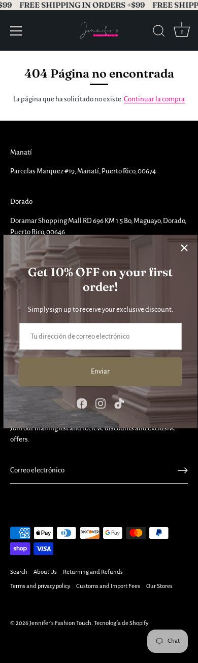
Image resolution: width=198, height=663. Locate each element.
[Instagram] (100, 403)
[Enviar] (183, 470)
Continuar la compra (154, 99)
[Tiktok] (119, 403)
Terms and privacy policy (40, 586)
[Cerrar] (184, 248)
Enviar (100, 371)
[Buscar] (159, 32)
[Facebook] (82, 403)
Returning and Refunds (93, 572)
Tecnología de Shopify (121, 623)
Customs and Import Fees (108, 586)
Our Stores (159, 586)
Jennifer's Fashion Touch (60, 623)
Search (18, 572)
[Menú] (16, 31)
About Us (45, 572)
